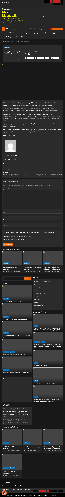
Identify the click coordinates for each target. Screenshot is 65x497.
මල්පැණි (54, 33)
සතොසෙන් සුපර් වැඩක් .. (41, 365)
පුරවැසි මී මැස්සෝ (36, 33)
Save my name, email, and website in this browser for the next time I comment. (29, 233)
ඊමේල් (5, 219)
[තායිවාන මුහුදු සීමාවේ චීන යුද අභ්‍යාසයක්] (17, 348)
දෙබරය (22, 29)
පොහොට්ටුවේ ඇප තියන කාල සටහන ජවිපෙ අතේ (48, 174)
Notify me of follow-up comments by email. (17, 236)
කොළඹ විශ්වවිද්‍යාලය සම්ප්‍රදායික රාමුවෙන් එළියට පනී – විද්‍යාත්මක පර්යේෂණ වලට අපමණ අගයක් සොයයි (48, 346)
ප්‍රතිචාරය (6, 189)
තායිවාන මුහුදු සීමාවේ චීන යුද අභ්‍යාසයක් (14, 355)
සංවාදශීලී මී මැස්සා (31, 29)
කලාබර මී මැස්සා (25, 33)
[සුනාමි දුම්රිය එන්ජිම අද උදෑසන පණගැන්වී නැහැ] (17, 365)
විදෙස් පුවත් (12, 352)
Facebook (5, 490)
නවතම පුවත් (13, 29)
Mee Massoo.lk (9, 14)
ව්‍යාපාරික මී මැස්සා (8, 37)
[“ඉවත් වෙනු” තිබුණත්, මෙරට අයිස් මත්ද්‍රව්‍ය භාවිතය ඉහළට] (53, 258)
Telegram (19, 490)
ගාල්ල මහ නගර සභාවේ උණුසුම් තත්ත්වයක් (15, 319)
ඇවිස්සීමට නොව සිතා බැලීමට (42, 281)
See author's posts (10, 159)
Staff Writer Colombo (10, 59)
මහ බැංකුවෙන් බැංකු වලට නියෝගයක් (44, 383)
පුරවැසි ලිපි (37, 287)
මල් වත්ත (46, 33)
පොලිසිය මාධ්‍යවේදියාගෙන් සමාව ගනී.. (13, 301)
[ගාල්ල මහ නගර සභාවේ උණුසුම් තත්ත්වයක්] (32, 258)
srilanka (8, 169)
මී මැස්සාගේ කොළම (44, 29)
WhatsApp (26, 490)
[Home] (3, 29)
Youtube (12, 490)
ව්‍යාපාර (36, 296)
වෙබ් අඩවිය (6, 226)
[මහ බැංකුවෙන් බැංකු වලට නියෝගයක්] (48, 376)
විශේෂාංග (37, 302)
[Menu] (7, 29)
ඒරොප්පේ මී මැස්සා (20, 37)
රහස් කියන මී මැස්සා (12, 33)
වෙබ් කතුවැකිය (38, 305)
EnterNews (47, 495)
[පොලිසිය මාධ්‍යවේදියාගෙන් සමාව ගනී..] (12, 258)
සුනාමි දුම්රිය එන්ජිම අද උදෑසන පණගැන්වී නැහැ (16, 372)
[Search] (48, 29)
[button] (7, 29)
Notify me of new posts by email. (14, 240)
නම (4, 212)
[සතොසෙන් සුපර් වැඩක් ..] (48, 358)
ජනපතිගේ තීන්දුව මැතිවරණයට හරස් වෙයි (15, 174)
